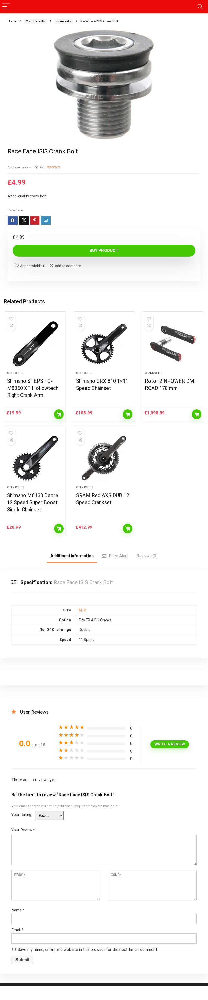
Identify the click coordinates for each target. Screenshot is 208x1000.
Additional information (72, 555)
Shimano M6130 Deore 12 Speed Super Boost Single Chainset (32, 502)
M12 (82, 610)
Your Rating (21, 814)
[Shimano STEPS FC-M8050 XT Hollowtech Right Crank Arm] (35, 344)
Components (35, 21)
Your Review (23, 830)
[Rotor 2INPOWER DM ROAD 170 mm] (173, 344)
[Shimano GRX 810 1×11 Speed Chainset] (104, 344)
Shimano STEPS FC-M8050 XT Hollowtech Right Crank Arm (32, 388)
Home (12, 21)
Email (17, 930)
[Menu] (6, 6)
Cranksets (63, 21)
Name (17, 910)
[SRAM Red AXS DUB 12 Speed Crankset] (104, 458)
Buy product (104, 250)
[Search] (200, 6)
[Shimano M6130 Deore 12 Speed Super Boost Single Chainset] (35, 458)
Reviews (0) (147, 555)
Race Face (15, 210)
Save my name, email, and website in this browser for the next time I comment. (88, 949)
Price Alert (118, 555)
